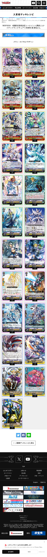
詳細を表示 (42, 551)
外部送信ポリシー (23, 517)
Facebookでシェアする (23, 435)
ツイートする (18, 435)
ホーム (2, 19)
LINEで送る (29, 435)
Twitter (19, 459)
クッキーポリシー (23, 519)
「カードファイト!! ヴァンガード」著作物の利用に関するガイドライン (23, 521)
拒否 (29, 552)
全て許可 (10, 552)
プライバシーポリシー (23, 515)
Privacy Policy (38, 547)
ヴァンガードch (33, 3)
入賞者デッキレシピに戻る (25, 443)
